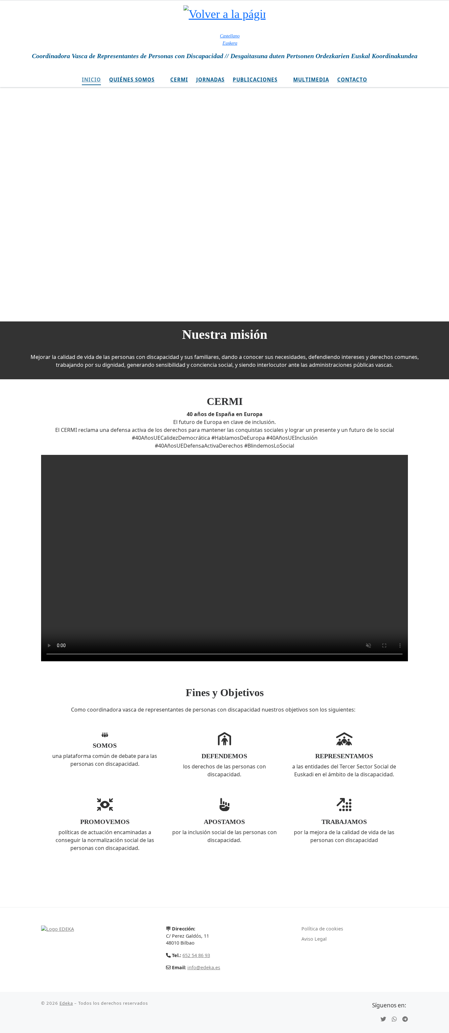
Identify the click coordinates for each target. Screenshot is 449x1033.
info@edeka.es (203, 967)
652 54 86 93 (196, 955)
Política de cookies (322, 929)
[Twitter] (383, 1019)
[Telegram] (405, 1019)
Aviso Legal (314, 939)
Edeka (66, 1003)
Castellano (230, 35)
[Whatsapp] (394, 1019)
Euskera (230, 43)
